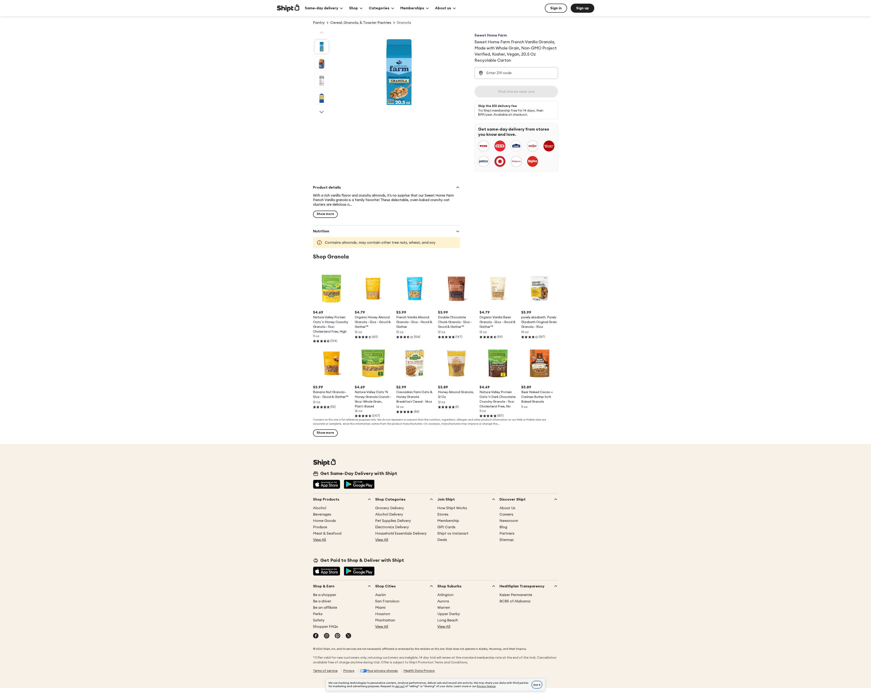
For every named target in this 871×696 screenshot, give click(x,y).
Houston (382, 614)
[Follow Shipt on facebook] (315, 636)
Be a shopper (324, 595)
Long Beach (447, 620)
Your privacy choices (382, 670)
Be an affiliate (325, 607)
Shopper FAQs (325, 626)
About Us (507, 508)
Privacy (349, 670)
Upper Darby (448, 614)
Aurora (443, 601)
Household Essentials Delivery (401, 533)
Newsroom (508, 521)
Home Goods (324, 521)
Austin (380, 595)
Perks (318, 614)
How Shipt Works (452, 508)
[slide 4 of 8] (321, 98)
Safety (319, 620)
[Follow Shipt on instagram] (326, 636)
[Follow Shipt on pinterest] (337, 636)
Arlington (445, 595)
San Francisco (387, 601)
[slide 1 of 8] (321, 47)
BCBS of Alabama (514, 601)
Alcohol (319, 508)
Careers (506, 514)
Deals (442, 540)
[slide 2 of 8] (321, 64)
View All (319, 540)
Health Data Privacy (419, 670)
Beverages (322, 514)
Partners (506, 533)
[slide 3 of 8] (321, 81)
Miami (380, 607)
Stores (442, 514)
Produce (320, 527)
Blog (503, 527)
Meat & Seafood (327, 533)
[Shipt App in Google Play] (359, 485)
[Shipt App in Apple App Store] (326, 485)
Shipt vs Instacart (452, 533)
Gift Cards (446, 527)
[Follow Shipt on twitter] (348, 636)
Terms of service (325, 670)
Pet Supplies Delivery (393, 521)
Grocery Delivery (389, 508)
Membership (448, 521)
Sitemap (506, 540)
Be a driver (322, 601)
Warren (443, 607)
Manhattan (385, 620)
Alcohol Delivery (389, 514)
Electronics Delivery (392, 527)
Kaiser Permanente (515, 595)
